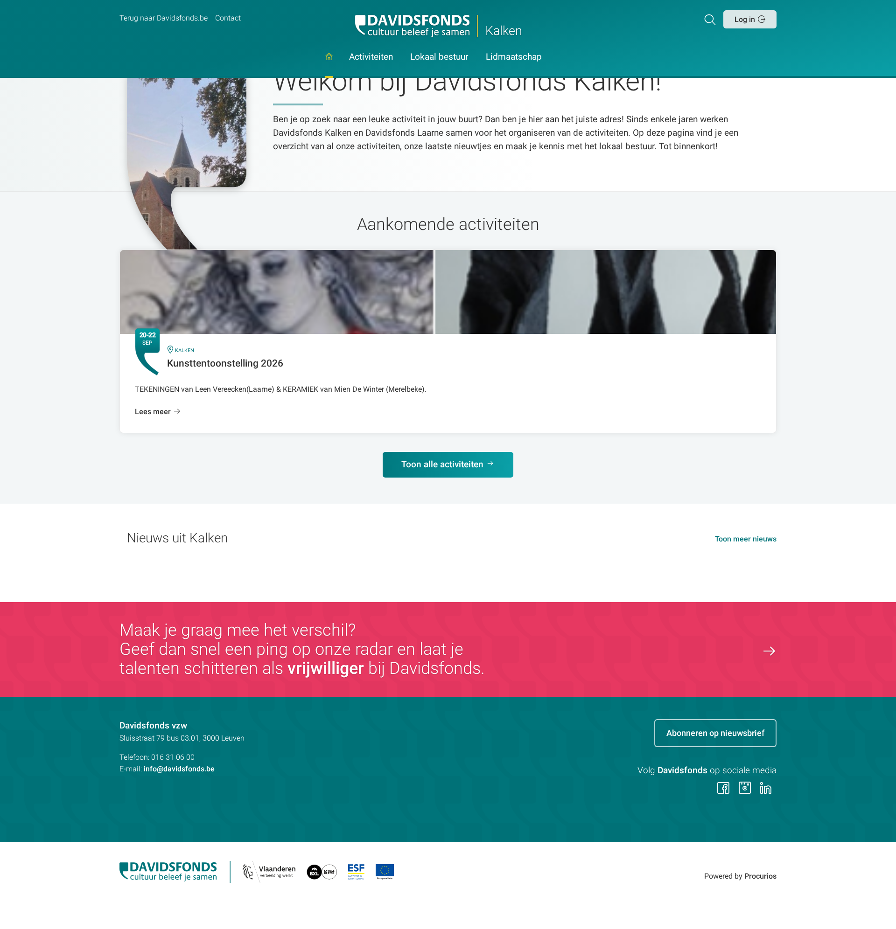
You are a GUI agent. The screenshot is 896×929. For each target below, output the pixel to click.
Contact (228, 18)
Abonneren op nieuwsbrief (715, 733)
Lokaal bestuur (439, 57)
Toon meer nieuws (746, 538)
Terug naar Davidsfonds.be (163, 18)
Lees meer (153, 411)
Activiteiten (371, 57)
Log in (745, 19)
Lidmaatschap (514, 57)
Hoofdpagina (329, 65)
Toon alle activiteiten (442, 464)
